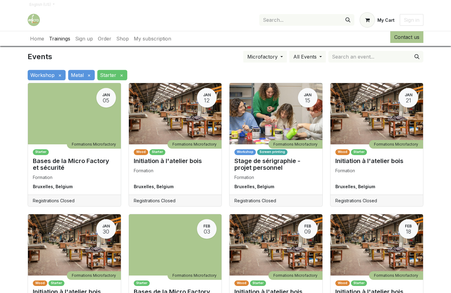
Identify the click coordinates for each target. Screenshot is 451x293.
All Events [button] (305, 57)
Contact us (406, 37)
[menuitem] (37, 38)
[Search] (347, 20)
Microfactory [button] (263, 57)
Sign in (411, 20)
